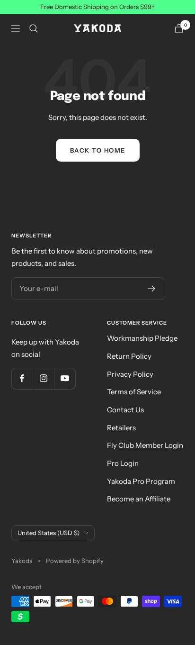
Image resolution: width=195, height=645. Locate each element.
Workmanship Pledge (142, 338)
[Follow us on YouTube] (64, 378)
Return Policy (129, 356)
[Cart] (179, 28)
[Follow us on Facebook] (22, 378)
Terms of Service (134, 391)
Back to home (97, 150)
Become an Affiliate (138, 498)
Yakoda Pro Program (141, 481)
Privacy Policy (130, 374)
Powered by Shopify (75, 560)
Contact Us (125, 409)
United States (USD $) (49, 532)
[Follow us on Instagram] (43, 378)
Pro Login (123, 463)
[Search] (33, 28)
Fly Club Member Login (145, 445)
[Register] (152, 288)
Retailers (121, 427)
